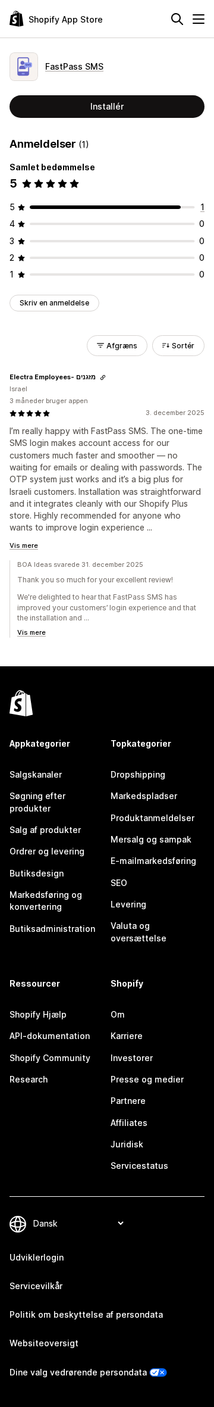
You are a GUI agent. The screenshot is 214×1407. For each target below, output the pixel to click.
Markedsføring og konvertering (46, 901)
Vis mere (24, 545)
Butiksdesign (37, 873)
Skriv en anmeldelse (54, 302)
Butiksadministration (52, 929)
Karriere (127, 1036)
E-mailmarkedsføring (153, 861)
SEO (119, 883)
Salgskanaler (36, 774)
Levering (128, 904)
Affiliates (129, 1123)
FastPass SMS (74, 66)
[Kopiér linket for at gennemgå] (103, 377)
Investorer (132, 1058)
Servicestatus (139, 1165)
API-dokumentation (50, 1036)
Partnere (128, 1101)
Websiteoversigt (44, 1343)
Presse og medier (147, 1079)
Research (29, 1079)
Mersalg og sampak (151, 839)
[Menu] (198, 19)
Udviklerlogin (37, 1257)
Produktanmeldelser (152, 818)
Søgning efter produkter (37, 802)
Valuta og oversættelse (138, 932)
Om (118, 1014)
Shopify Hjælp (38, 1014)
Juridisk (127, 1144)
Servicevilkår (36, 1286)
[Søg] (177, 19)
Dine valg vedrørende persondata (78, 1372)
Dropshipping (138, 774)
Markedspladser (144, 796)
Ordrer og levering (47, 851)
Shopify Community (50, 1058)
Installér (107, 106)
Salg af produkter (45, 830)
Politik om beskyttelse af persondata (86, 1314)
